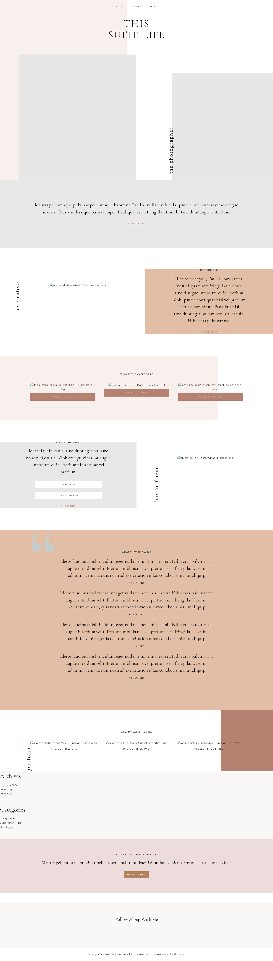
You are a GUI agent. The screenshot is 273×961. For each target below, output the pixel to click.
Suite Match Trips (10, 822)
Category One (8, 818)
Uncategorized (9, 827)
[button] (136, 223)
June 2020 (6, 793)
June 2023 (6, 789)
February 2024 (9, 784)
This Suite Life (136, 29)
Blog (119, 6)
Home (153, 6)
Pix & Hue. (179, 954)
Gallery (136, 6)
